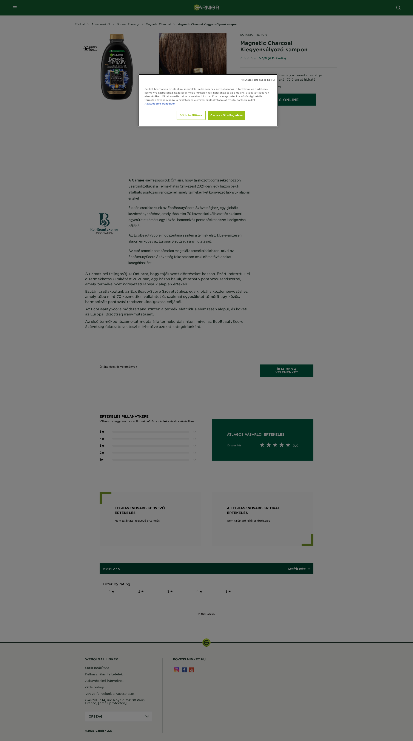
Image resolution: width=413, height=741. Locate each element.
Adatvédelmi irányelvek (160, 103)
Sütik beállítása (191, 115)
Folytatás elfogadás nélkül (257, 79)
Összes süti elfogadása (226, 115)
